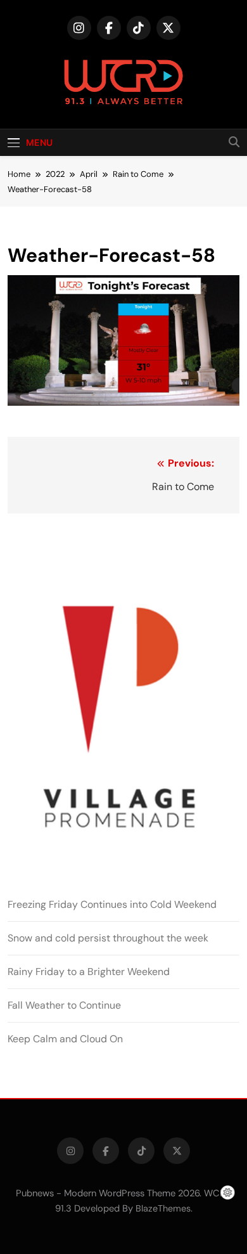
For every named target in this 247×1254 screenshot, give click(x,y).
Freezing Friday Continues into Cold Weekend (112, 904)
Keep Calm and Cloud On (65, 1038)
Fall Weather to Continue (64, 1005)
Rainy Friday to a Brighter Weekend (89, 971)
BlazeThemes (163, 1208)
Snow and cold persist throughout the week (108, 938)
